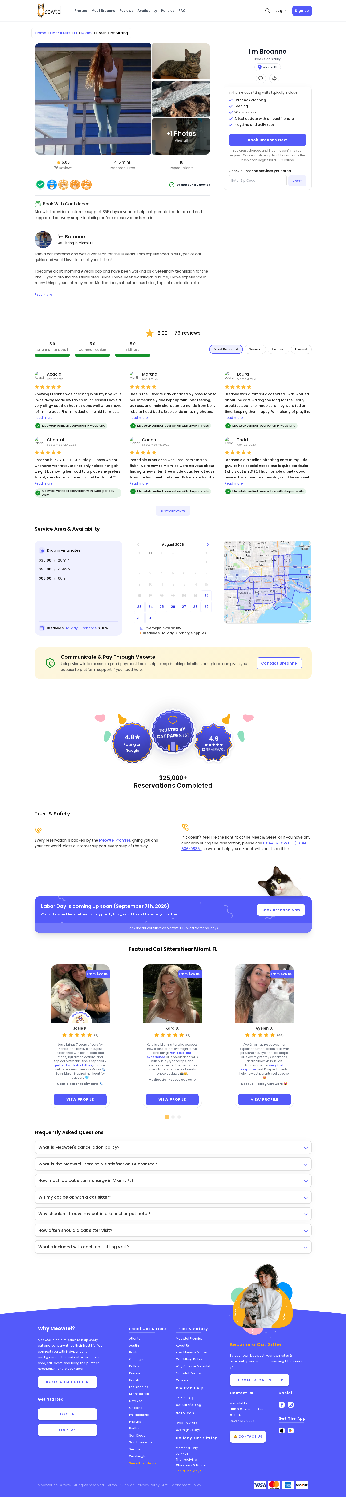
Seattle (135, 1449)
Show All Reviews (173, 511)
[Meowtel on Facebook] (282, 1405)
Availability (147, 10)
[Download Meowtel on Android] (291, 1430)
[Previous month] (138, 545)
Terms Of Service (120, 1485)
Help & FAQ (184, 1398)
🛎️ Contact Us (247, 1436)
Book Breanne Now (267, 139)
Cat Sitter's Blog (188, 1405)
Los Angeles (138, 1387)
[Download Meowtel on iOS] (282, 1430)
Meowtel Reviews (189, 1373)
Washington (139, 1456)
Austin (134, 1346)
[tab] (167, 1117)
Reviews (126, 10)
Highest (278, 349)
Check (297, 181)
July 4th (182, 1454)
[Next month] (207, 545)
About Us (183, 1346)
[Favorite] (261, 78)
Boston (135, 1352)
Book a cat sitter (67, 1382)
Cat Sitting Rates (189, 1359)
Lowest (301, 349)
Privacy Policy (149, 1485)
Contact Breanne (279, 663)
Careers (182, 1380)
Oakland (136, 1408)
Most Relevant (226, 349)
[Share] (274, 78)
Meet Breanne (103, 10)
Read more (44, 417)
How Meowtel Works (191, 1352)
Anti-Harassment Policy (181, 1485)
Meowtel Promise (114, 840)
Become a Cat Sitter (259, 1380)
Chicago (136, 1359)
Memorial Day (187, 1448)
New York (136, 1401)
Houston (136, 1380)
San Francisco (140, 1442)
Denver (134, 1373)
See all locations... (144, 1463)
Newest (255, 349)
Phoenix (135, 1422)
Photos (81, 10)
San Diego (137, 1435)
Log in (281, 10)
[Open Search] (267, 11)
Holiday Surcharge (81, 628)
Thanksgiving (186, 1459)
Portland (136, 1428)
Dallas (134, 1366)
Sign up (302, 10)
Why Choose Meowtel (193, 1366)
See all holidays (188, 1471)
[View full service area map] (268, 582)
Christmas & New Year (193, 1465)
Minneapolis (139, 1394)
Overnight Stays (188, 1430)
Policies (167, 10)
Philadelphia (139, 1415)
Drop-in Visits (186, 1423)
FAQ (182, 10)
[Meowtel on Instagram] (291, 1405)
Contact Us (241, 1393)
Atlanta (135, 1338)
